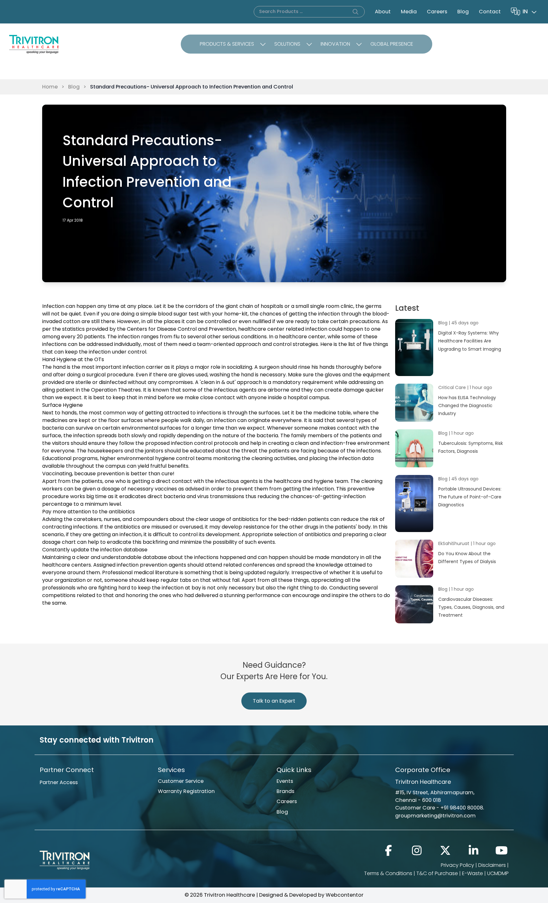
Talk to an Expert (274, 701)
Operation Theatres (116, 389)
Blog (463, 11)
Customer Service (181, 781)
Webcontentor (344, 895)
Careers (437, 11)
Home (50, 86)
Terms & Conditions (388, 873)
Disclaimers (492, 865)
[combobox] (530, 11)
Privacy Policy (457, 865)
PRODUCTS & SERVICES (227, 44)
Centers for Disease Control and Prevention (181, 329)
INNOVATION (335, 44)
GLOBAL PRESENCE (391, 44)
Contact (490, 11)
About (383, 11)
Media (409, 11)
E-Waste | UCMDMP (485, 873)
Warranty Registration (186, 791)
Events (285, 781)
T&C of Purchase (437, 873)
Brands (285, 791)
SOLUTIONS (287, 44)
